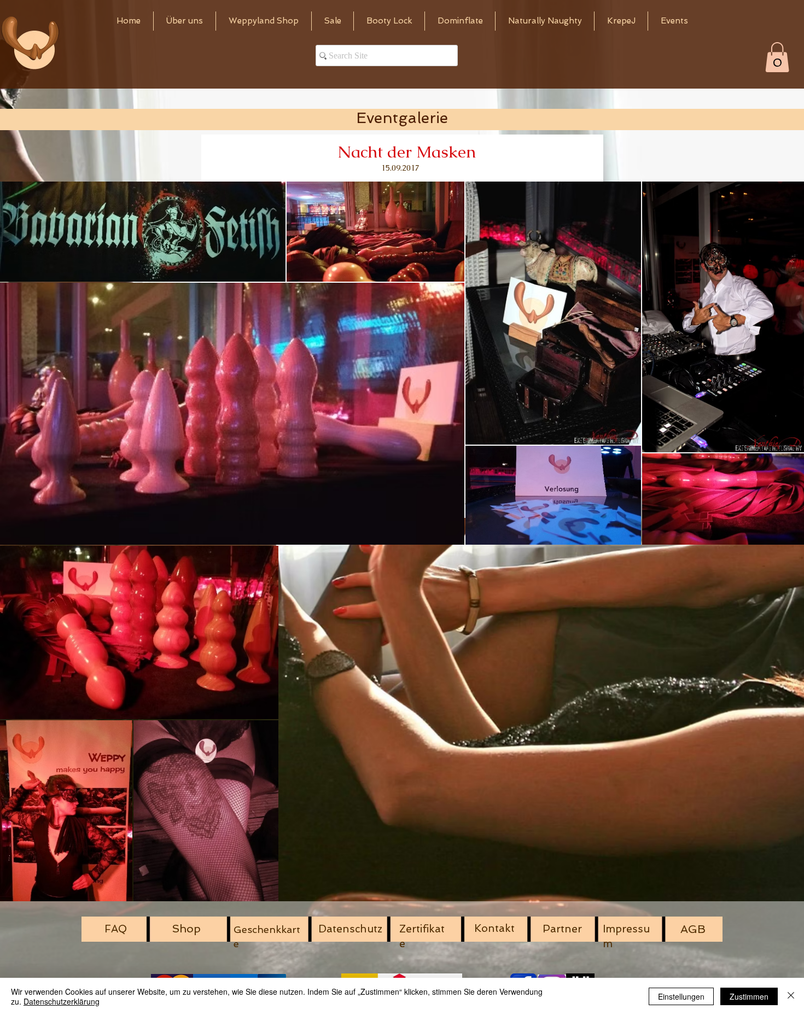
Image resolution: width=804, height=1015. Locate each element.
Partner (562, 929)
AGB (693, 929)
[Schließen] (790, 996)
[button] (777, 57)
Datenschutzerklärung (62, 1001)
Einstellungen (681, 996)
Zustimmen (749, 996)
